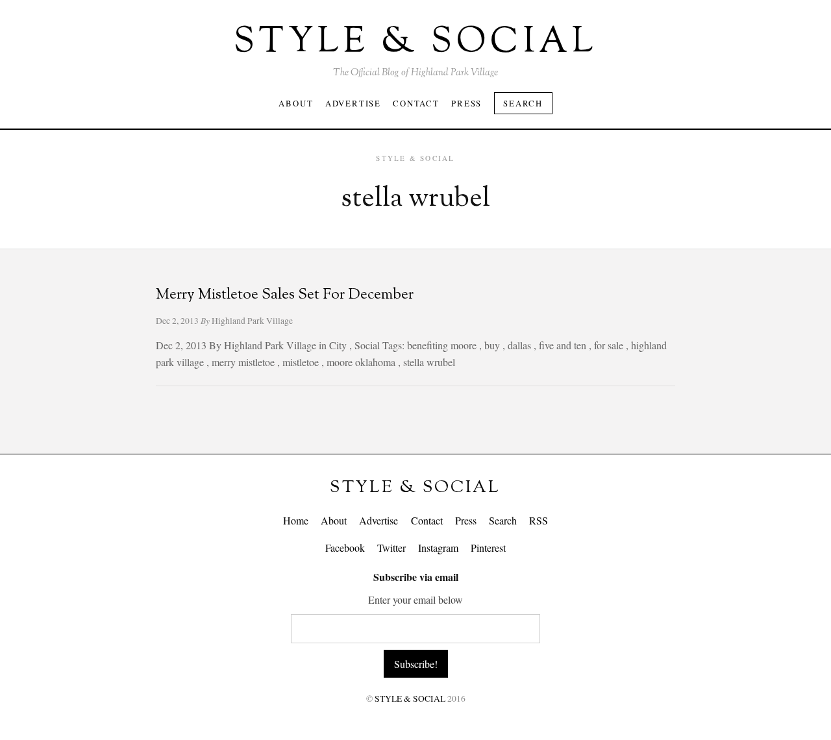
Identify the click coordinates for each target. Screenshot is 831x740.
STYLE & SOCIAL (415, 488)
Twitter (391, 547)
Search (523, 103)
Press (466, 520)
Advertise (378, 520)
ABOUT (296, 103)
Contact (427, 520)
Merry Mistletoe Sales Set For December (285, 295)
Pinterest (488, 547)
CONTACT (416, 103)
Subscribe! (416, 664)
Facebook (345, 547)
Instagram (438, 547)
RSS (538, 520)
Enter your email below (415, 599)
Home (295, 520)
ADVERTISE (353, 103)
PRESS (466, 103)
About (334, 520)
